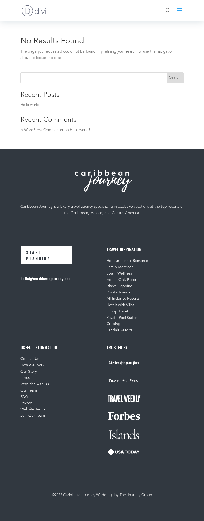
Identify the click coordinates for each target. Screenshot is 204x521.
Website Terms (32, 409)
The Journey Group (136, 495)
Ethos (25, 378)
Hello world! (30, 105)
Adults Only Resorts (123, 280)
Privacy (26, 403)
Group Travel (117, 311)
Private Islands (118, 292)
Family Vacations (120, 267)
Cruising (113, 324)
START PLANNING (38, 255)
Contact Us (29, 359)
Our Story (28, 372)
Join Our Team (32, 416)
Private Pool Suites (122, 318)
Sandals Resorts (120, 330)
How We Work (32, 365)
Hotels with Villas (120, 305)
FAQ (24, 397)
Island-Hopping (120, 286)
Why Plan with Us (34, 384)
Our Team (29, 390)
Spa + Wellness (119, 273)
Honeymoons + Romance (127, 261)
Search (175, 77)
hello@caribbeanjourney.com (46, 278)
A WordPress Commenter (41, 130)
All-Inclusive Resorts (123, 299)
